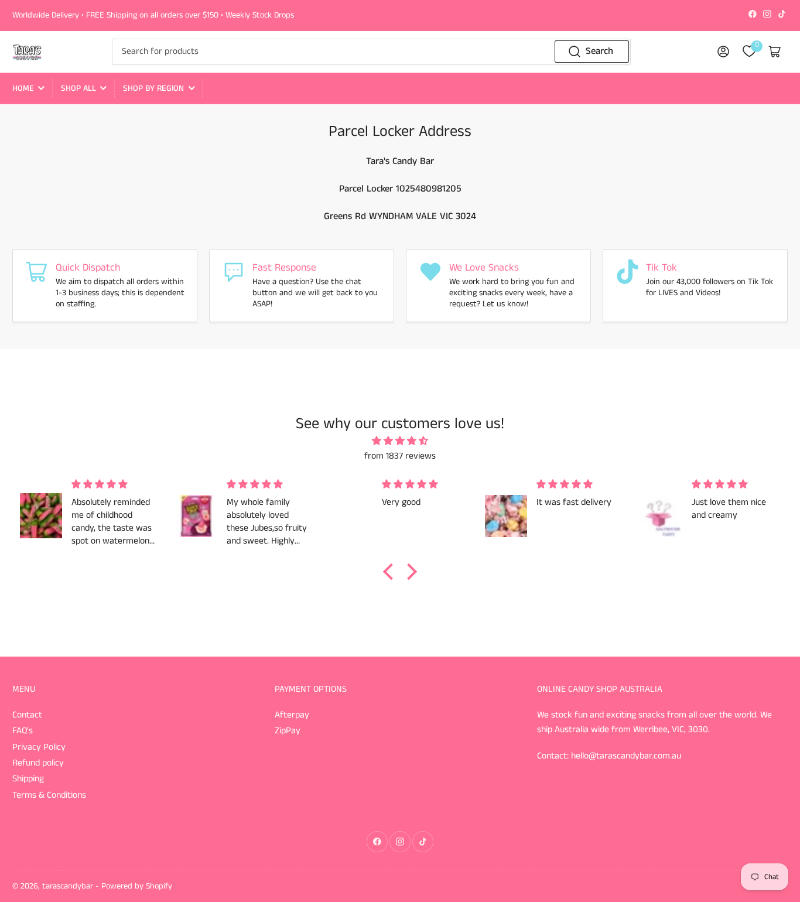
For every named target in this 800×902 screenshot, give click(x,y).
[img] (400, 441)
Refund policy (38, 763)
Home (23, 88)
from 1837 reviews (400, 456)
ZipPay (287, 731)
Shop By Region (153, 88)
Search (599, 51)
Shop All (78, 88)
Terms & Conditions (49, 795)
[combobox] (371, 51)
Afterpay (292, 715)
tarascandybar (67, 886)
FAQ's (22, 731)
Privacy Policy (39, 747)
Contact (27, 715)
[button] (391, 571)
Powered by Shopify (136, 886)
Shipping (28, 779)
